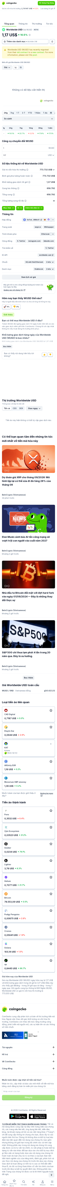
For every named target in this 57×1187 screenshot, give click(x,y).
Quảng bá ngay (46, 793)
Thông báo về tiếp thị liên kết (13, 404)
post (35, 55)
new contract (38, 52)
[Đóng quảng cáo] (50, 744)
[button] (37, 227)
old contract (22, 52)
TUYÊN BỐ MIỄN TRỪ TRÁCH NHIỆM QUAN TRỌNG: (24, 1124)
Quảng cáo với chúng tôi (13, 290)
